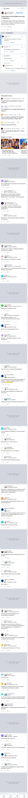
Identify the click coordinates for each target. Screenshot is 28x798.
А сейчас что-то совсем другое (14, 266)
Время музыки (11, 181)
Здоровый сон (10, 448)
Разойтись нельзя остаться (14, 306)
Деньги (8, 511)
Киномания (10, 705)
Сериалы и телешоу (12, 736)
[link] (10, 148)
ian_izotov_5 (5, 106)
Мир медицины (11, 377)
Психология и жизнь (12, 764)
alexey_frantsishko (6, 98)
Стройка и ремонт (11, 122)
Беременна (10, 552)
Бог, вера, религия (11, 246)
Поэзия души (10, 562)
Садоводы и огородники (13, 315)
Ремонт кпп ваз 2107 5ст (8, 125)
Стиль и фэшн (10, 675)
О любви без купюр (12, 257)
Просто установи (13, 114)
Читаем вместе (10, 439)
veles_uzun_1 (6, 114)
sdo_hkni (5, 122)
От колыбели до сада (10, 13)
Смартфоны (10, 745)
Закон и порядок (11, 399)
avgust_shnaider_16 (7, 128)
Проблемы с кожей (11, 327)
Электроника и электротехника (15, 106)
